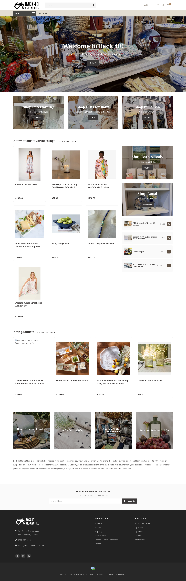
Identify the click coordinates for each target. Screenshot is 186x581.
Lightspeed (102, 574)
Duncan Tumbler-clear (150, 380)
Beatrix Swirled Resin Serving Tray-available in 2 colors (113, 382)
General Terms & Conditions (106, 539)
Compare (138, 535)
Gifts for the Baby (61, 413)
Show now (147, 204)
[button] (2, 54)
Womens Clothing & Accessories (108, 413)
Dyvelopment (121, 574)
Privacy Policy (100, 535)
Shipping (98, 531)
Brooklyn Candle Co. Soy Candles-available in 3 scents (64, 187)
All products (140, 539)
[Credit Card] (93, 568)
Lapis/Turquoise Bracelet (101, 243)
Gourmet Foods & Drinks (146, 413)
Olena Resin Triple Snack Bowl (72, 380)
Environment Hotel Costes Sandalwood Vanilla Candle (29, 382)
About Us (43, 13)
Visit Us (147, 117)
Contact (98, 544)
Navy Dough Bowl (61, 243)
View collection (65, 141)
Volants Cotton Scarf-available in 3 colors (99, 186)
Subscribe (130, 501)
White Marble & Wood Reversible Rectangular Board (27, 246)
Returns (98, 527)
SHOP (93, 63)
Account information (143, 523)
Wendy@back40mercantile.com (31, 545)
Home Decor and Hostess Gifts (26, 413)
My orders (139, 527)
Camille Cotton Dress (26, 184)
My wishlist (139, 531)
